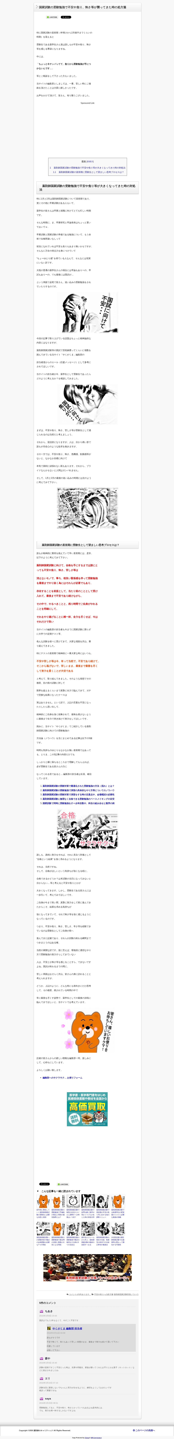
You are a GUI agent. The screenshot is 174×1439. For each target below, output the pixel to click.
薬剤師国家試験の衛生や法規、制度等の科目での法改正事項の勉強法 (102, 1241)
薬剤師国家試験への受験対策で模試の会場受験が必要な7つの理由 (43, 1241)
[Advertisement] (88, 132)
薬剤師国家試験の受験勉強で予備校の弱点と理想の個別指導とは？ (58, 1213)
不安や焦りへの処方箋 (103, 1294)
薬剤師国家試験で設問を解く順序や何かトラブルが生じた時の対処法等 (87, 1213)
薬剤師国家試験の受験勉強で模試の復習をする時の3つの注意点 (73, 1241)
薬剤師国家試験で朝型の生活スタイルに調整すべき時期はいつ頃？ (73, 1213)
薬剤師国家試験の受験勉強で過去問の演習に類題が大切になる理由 (58, 1241)
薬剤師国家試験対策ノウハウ (126, 1294)
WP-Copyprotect (96, 1437)
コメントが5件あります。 (80, 1294)
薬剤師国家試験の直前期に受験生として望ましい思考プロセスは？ (88, 172)
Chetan (87, 1437)
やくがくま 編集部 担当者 (67, 1328)
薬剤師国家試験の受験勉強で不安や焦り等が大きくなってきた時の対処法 (87, 167)
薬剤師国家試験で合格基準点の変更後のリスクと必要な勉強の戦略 (117, 1213)
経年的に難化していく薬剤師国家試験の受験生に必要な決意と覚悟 (43, 1213)
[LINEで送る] (52, 17)
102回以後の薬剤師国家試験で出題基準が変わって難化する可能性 (117, 1241)
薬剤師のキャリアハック (43, 1430)
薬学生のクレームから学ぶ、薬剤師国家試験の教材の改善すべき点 (87, 1241)
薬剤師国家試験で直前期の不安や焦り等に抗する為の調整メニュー (102, 1213)
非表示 (90, 161)
